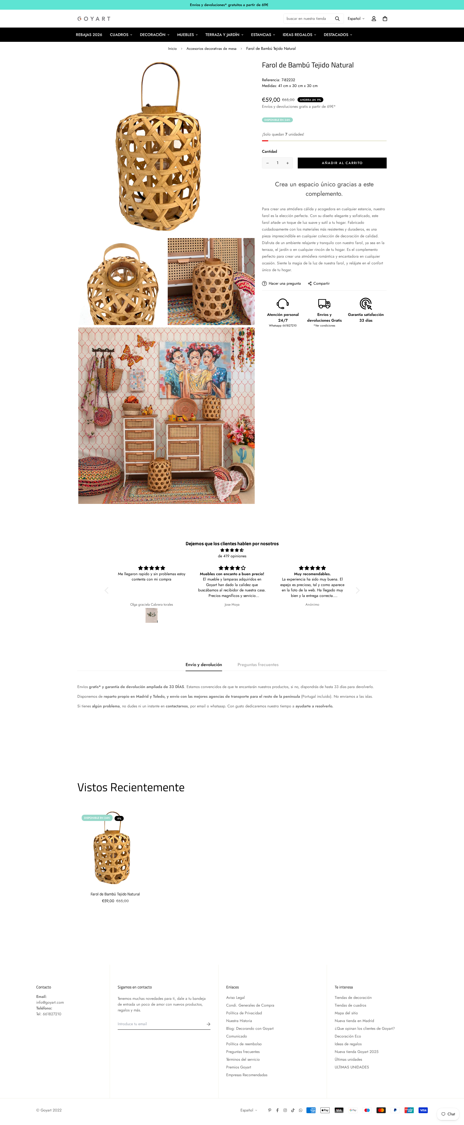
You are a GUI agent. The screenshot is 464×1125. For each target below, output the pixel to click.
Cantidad (269, 151)
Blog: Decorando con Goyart (250, 1028)
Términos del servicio (243, 1059)
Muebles (185, 34)
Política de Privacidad (244, 1013)
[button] (107, 590)
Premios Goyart (238, 1067)
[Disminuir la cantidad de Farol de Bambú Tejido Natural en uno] (267, 163)
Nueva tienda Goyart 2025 (356, 1051)
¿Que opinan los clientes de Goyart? (365, 1028)
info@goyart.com (50, 1002)
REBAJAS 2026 (89, 34)
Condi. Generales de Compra (250, 1005)
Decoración (153, 34)
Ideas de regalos (348, 1044)
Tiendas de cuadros (350, 1005)
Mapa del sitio (346, 1013)
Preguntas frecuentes (243, 1051)
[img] (232, 550)
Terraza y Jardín (222, 34)
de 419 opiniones (232, 556)
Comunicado (236, 1036)
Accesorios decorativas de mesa (211, 48)
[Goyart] (94, 19)
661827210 (52, 1014)
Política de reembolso (244, 1044)
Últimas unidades (348, 1059)
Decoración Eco (348, 1036)
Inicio (172, 48)
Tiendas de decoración (353, 997)
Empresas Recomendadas (246, 1075)
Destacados (336, 34)
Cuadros (119, 34)
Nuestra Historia (239, 1020)
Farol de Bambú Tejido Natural (115, 894)
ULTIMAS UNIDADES (352, 1067)
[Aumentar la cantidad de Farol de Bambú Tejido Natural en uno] (287, 163)
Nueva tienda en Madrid (354, 1020)
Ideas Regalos (297, 34)
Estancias (261, 34)
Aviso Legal (235, 997)
